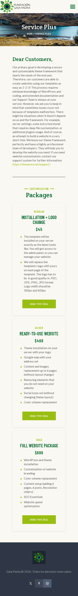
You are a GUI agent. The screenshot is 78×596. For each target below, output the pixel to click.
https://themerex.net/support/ (31, 164)
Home (30, 33)
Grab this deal (39, 303)
